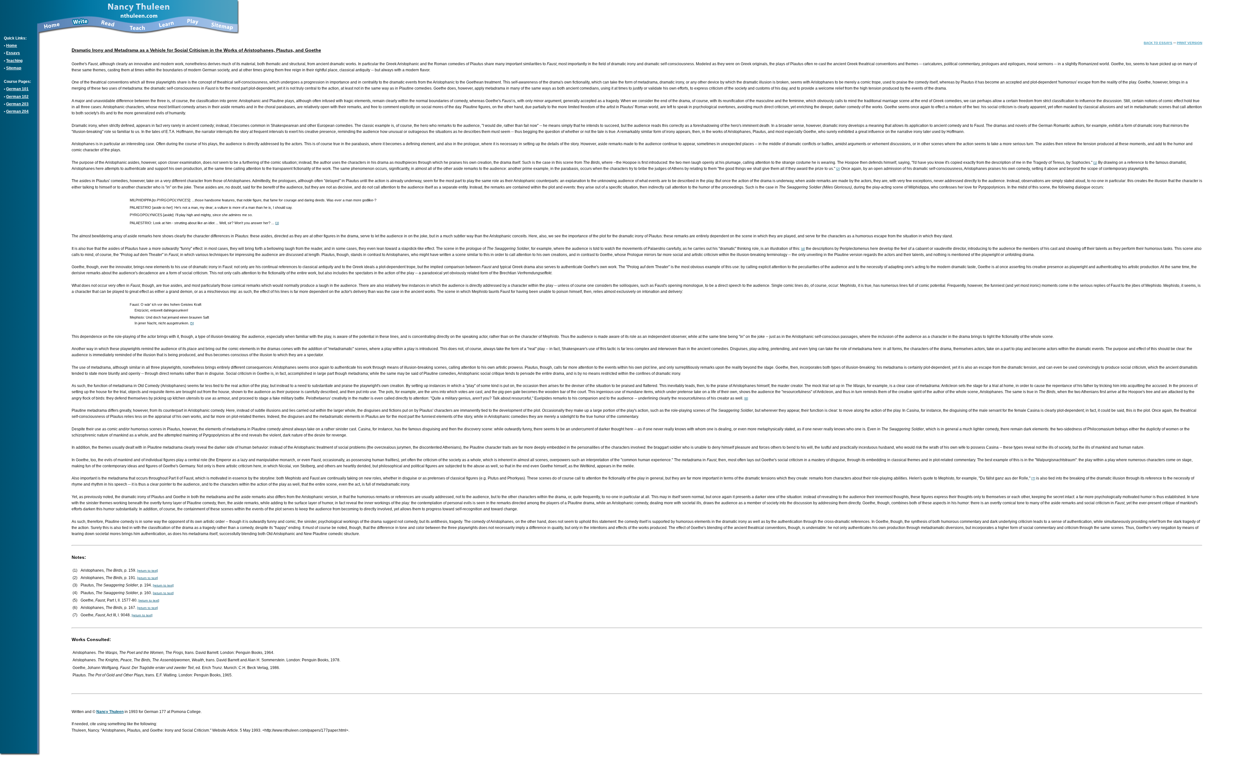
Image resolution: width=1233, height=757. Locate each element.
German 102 (17, 96)
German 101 (17, 89)
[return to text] (147, 570)
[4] (803, 249)
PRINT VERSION (1189, 43)
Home (11, 45)
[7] (1033, 478)
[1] (1095, 162)
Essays (13, 53)
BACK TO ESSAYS (1158, 43)
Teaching (14, 60)
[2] (838, 169)
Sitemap (13, 68)
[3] (277, 223)
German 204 (17, 111)
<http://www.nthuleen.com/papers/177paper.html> (305, 730)
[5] (192, 323)
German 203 (17, 104)
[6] (746, 398)
